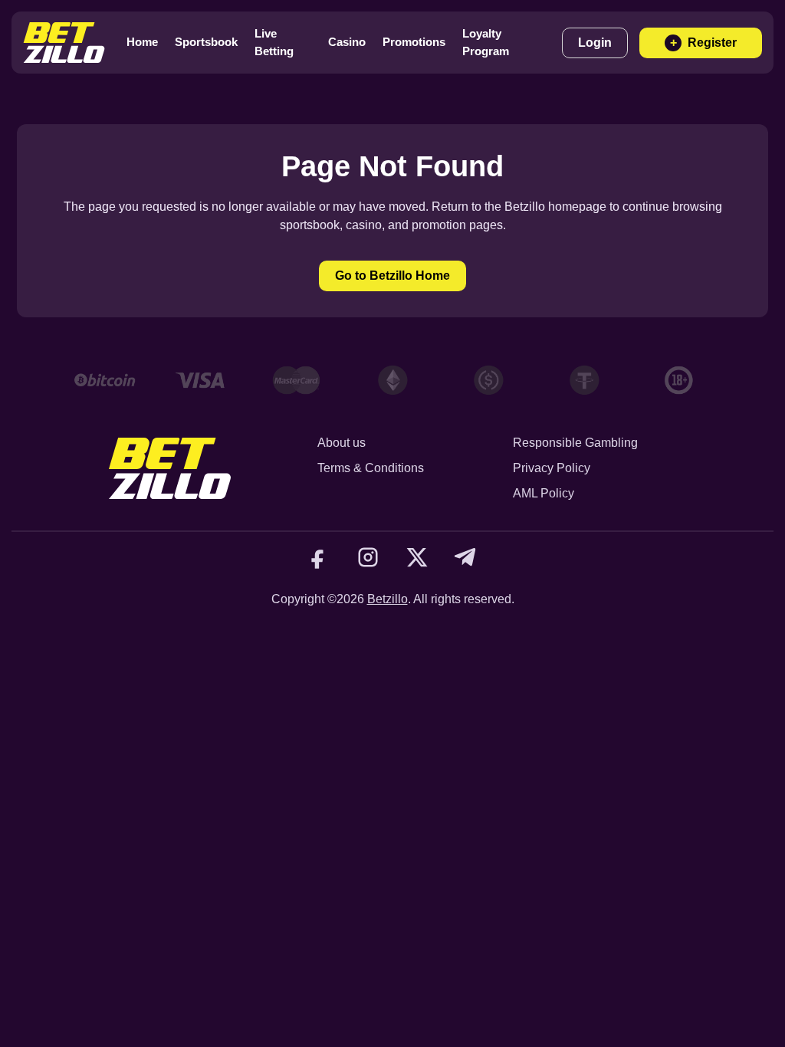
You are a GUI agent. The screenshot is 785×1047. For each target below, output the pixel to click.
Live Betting (274, 42)
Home (142, 41)
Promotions (414, 41)
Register (703, 42)
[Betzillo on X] (417, 557)
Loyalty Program (485, 42)
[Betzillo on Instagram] (367, 557)
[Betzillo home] (64, 42)
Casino (347, 41)
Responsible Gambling (575, 442)
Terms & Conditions (370, 467)
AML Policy (543, 493)
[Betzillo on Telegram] (466, 557)
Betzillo (387, 599)
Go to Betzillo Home (392, 275)
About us (341, 442)
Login (595, 42)
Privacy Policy (551, 467)
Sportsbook (206, 41)
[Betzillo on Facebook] (318, 557)
